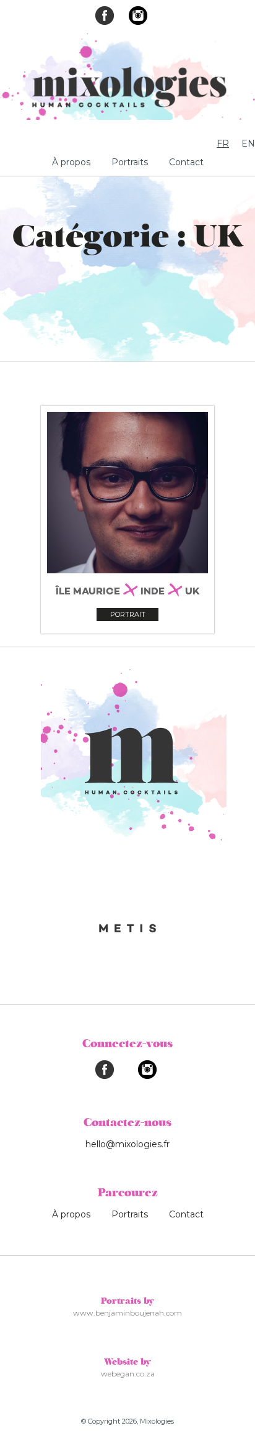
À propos (71, 162)
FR (223, 143)
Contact (186, 162)
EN (248, 143)
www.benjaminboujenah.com (127, 1312)
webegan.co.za (128, 1373)
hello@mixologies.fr (127, 1144)
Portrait (127, 614)
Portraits (129, 162)
